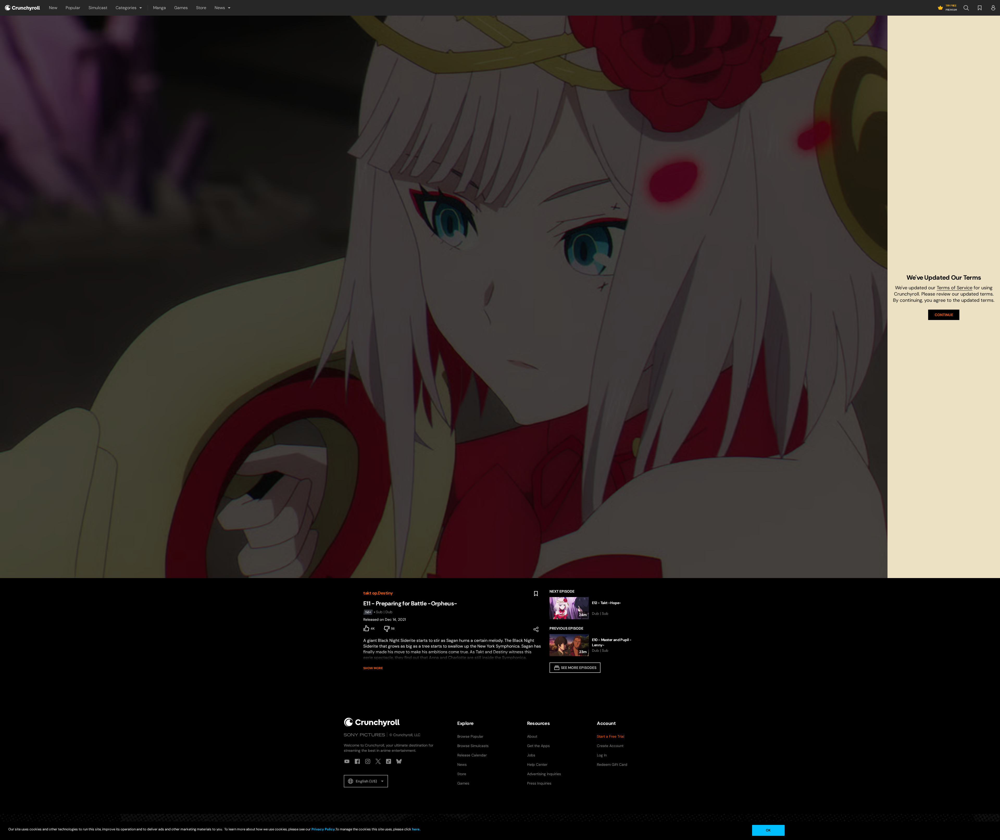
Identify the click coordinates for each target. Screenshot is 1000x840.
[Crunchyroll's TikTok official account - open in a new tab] (388, 761)
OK (768, 830)
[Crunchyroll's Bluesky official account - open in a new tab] (399, 761)
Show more (373, 668)
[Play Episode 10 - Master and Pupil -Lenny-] (593, 645)
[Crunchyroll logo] (22, 8)
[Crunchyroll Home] (372, 722)
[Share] (536, 629)
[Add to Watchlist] (536, 593)
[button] (129, 8)
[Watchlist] (979, 8)
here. (415, 829)
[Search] (966, 8)
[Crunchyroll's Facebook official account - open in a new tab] (357, 761)
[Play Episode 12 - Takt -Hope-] (593, 608)
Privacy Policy (323, 829)
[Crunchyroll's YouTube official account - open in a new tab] (347, 761)
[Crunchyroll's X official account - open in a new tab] (378, 761)
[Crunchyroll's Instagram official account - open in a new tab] (368, 761)
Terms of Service (954, 288)
